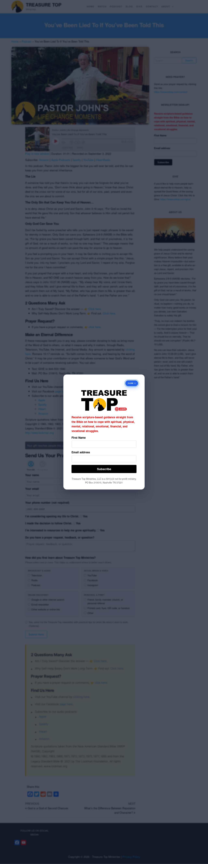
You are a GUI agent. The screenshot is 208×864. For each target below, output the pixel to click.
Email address (81, 452)
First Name (79, 437)
